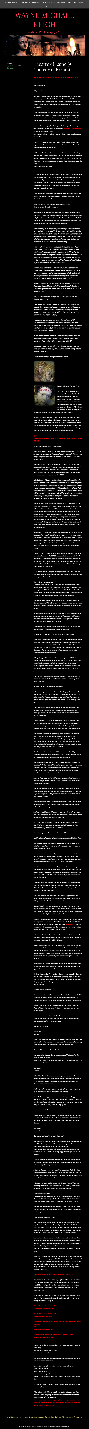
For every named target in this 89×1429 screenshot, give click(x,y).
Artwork (36, 2)
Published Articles (12, 2)
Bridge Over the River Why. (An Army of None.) (63, 1417)
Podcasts (60, 2)
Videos (69, 2)
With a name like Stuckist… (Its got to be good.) (25, 1417)
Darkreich (10, 68)
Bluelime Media (64, 1426)
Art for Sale (79, 2)
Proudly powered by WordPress (30, 1426)
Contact (44, 6)
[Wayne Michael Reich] (44, 54)
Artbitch (26, 2)
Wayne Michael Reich (44, 19)
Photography (48, 2)
